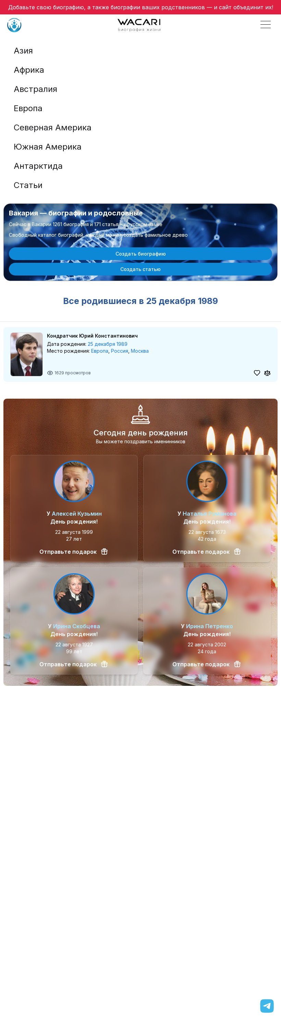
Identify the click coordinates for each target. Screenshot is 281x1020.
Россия (119, 351)
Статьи (28, 185)
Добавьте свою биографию (46, 7)
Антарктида (38, 166)
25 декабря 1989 (107, 344)
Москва (140, 351)
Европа (28, 108)
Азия (23, 51)
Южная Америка (48, 147)
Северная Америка (52, 127)
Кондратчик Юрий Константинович (92, 336)
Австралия (35, 89)
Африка (29, 70)
